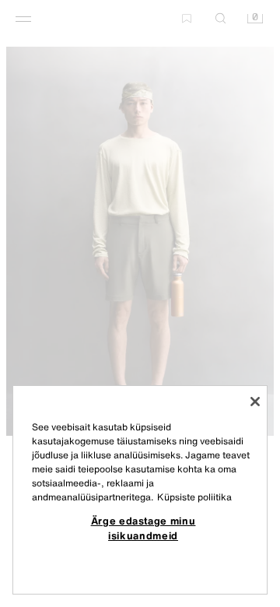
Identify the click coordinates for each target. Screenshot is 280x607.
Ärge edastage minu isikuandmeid (143, 527)
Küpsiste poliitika (194, 496)
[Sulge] (255, 401)
